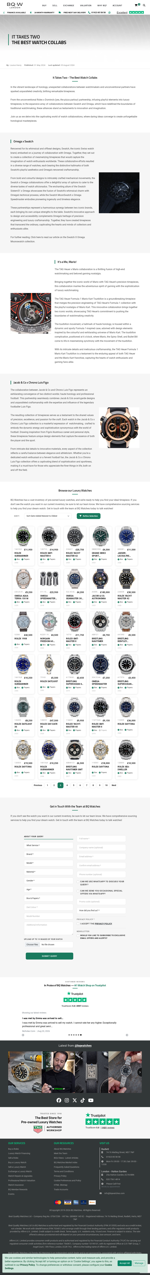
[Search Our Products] (144, 5)
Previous (38, 785)
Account (117, 5)
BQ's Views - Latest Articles (66, 1158)
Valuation (86, 5)
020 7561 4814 (113, 1179)
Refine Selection (90, 516)
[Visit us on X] (75, 1101)
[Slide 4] (78, 1035)
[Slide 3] (76, 1035)
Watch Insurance (16, 1185)
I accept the (96, 923)
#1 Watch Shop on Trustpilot (90, 985)
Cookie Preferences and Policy (67, 1180)
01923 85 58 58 (113, 1157)
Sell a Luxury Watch (17, 1167)
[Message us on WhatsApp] (109, 12)
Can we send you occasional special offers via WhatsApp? (101, 892)
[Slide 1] (71, 1035)
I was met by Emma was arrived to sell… (42, 1018)
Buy (44, 5)
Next (114, 785)
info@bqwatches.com (114, 1193)
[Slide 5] (81, 1035)
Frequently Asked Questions (66, 1167)
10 (106, 785)
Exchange (68, 5)
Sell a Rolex (13, 1158)
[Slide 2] (74, 1035)
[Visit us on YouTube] (91, 1101)
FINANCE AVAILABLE (16, 13)
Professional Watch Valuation (21, 1180)
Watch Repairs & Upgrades (20, 1176)
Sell (54, 5)
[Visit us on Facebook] (59, 1101)
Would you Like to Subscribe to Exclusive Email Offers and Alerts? (102, 936)
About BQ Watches (62, 1149)
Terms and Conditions (64, 1171)
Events (11, 1194)
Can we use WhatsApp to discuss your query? (102, 883)
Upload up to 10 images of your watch (43, 939)
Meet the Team (60, 1153)
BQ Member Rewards (17, 1189)
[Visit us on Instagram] (66, 1101)
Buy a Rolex (13, 1149)
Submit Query (49, 956)
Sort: (17, 516)
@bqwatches (83, 1045)
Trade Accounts (61, 1189)
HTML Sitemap (60, 1185)
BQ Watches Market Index (65, 1162)
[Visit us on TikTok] (82, 1101)
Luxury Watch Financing (19, 1153)
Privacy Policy (27, 1265)
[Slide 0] (69, 1035)
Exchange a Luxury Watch (20, 1171)
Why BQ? (102, 5)
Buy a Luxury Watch (17, 1162)
